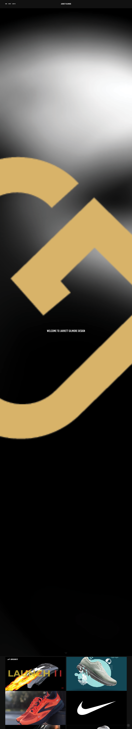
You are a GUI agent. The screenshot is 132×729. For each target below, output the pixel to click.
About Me (13, 3)
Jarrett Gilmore (66, 4)
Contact (9, 3)
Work (6, 3)
